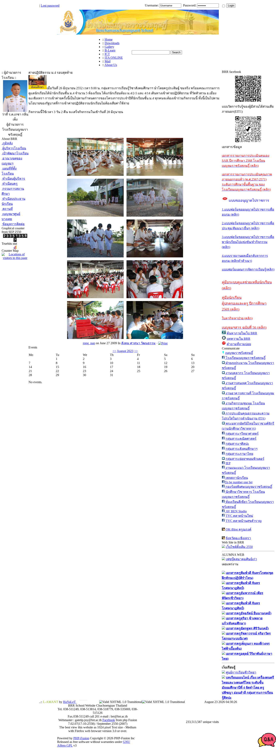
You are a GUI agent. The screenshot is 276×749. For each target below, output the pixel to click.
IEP (228, 463)
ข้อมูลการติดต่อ (13, 224)
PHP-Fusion (81, 738)
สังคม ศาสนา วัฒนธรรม (138, 343)
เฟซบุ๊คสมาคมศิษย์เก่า (241, 559)
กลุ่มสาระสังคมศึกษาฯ (241, 448)
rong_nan (89, 343)
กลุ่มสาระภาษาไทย (239, 453)
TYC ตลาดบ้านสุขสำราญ (244, 520)
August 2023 (125, 351)
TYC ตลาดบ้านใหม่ (239, 515)
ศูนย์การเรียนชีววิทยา (241, 672)
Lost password (50, 5)
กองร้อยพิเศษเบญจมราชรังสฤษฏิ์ (248, 486)
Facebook (108, 720)
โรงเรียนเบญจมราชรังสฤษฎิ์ (245, 358)
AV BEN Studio (236, 511)
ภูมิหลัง (7, 143)
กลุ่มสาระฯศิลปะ (237, 443)
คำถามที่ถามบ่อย (239, 344)
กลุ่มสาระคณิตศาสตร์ (241, 438)
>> (136, 351)
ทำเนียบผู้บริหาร (13, 178)
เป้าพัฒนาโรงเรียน (15, 153)
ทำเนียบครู (10, 183)
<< (114, 351)
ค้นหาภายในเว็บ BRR (242, 333)
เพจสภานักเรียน (236, 477)
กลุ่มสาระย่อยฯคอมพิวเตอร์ (245, 459)
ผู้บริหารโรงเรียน (14, 148)
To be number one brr (239, 482)
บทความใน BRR (238, 338)
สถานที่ (7, 209)
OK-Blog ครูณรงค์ (238, 529)
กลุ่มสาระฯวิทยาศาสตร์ (242, 433)
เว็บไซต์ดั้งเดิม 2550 (239, 547)
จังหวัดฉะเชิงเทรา (238, 538)
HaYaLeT (70, 702)
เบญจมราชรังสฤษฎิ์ (239, 353)
